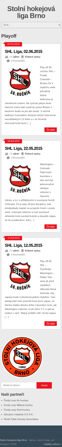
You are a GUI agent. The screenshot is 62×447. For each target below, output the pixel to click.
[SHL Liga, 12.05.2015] (22, 275)
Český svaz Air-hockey (16, 400)
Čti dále (50, 129)
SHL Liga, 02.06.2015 (23, 51)
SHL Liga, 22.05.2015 (23, 148)
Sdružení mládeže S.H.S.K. (18, 414)
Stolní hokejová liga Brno (31, 12)
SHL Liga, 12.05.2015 (23, 245)
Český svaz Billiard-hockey (18, 405)
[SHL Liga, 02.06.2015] (22, 81)
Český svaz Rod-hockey (17, 409)
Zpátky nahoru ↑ (53, 444)
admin (16, 56)
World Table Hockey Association (21, 419)
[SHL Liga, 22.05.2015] (22, 178)
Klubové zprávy (32, 56)
